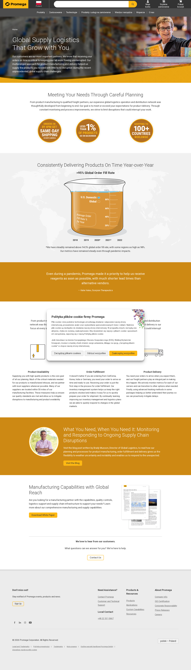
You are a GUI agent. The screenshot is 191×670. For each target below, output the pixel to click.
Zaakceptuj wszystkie (123, 353)
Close (138, 313)
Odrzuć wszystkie (96, 353)
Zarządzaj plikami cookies (67, 353)
